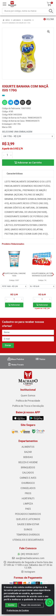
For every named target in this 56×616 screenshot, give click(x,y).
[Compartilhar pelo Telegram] (10, 102)
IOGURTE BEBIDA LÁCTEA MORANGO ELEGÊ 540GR (42, 274)
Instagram (29, 571)
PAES (28, 508)
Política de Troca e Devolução (28, 406)
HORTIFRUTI (28, 498)
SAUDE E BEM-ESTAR (28, 524)
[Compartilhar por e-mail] (22, 102)
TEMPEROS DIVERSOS (28, 534)
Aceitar (11, 605)
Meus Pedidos (17, 359)
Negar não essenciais (31, 605)
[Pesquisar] (51, 11)
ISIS (10, 127)
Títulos (42, 359)
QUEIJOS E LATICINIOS (28, 519)
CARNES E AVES (28, 477)
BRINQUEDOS (28, 467)
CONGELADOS (28, 488)
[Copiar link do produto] (28, 102)
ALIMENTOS (28, 446)
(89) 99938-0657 (30, 554)
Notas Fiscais (17, 365)
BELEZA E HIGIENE (28, 462)
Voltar (50, 19)
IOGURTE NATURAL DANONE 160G (14, 274)
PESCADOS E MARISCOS (28, 514)
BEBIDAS (28, 457)
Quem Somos (28, 395)
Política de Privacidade (28, 400)
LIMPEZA (28, 503)
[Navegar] (3, 274)
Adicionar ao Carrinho (29, 162)
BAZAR (28, 452)
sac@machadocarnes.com (29, 558)
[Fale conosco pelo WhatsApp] (49, 602)
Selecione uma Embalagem (17, 131)
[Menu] (4, 4)
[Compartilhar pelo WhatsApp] (4, 102)
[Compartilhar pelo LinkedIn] (16, 102)
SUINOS (28, 529)
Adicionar (15, 305)
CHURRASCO (28, 483)
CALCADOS (28, 472)
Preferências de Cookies (18, 610)
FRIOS (28, 493)
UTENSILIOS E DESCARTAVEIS (28, 539)
